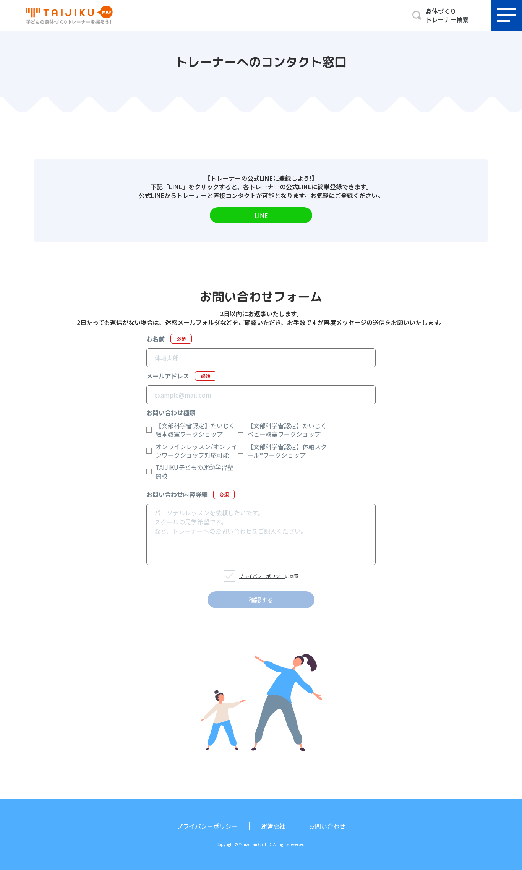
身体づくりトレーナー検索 (447, 15)
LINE (261, 215)
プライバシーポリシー (262, 576)
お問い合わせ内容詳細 (187, 494)
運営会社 (273, 826)
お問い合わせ (327, 826)
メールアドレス (178, 375)
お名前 (166, 338)
